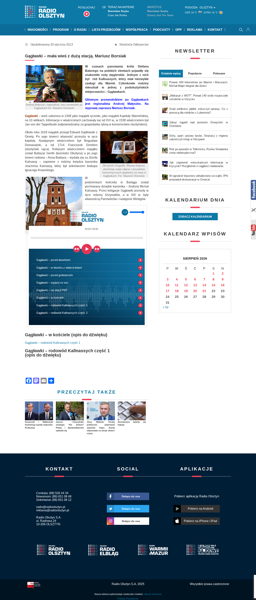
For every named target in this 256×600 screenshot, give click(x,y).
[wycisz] (125, 212)
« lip (165, 307)
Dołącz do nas (131, 496)
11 (176, 285)
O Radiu (80, 29)
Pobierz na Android (200, 508)
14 (204, 285)
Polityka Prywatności (128, 598)
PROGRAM (61, 29)
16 (223, 285)
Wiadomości (38, 29)
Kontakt (215, 29)
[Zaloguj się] (248, 30)
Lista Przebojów (106, 29)
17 (167, 291)
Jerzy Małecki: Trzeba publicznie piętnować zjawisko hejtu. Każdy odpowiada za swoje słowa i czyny (101, 427)
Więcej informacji (153, 594)
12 (186, 285)
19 (186, 291)
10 (167, 285)
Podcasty (161, 29)
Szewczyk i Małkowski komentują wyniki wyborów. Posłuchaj (39, 425)
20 (195, 291)
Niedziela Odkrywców (134, 44)
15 (213, 285)
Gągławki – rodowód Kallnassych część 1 (52, 342)
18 (177, 291)
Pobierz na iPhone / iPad (200, 521)
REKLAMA (194, 29)
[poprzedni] (76, 248)
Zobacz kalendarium (195, 216)
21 (204, 291)
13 (195, 285)
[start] (86, 248)
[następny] (97, 248)
